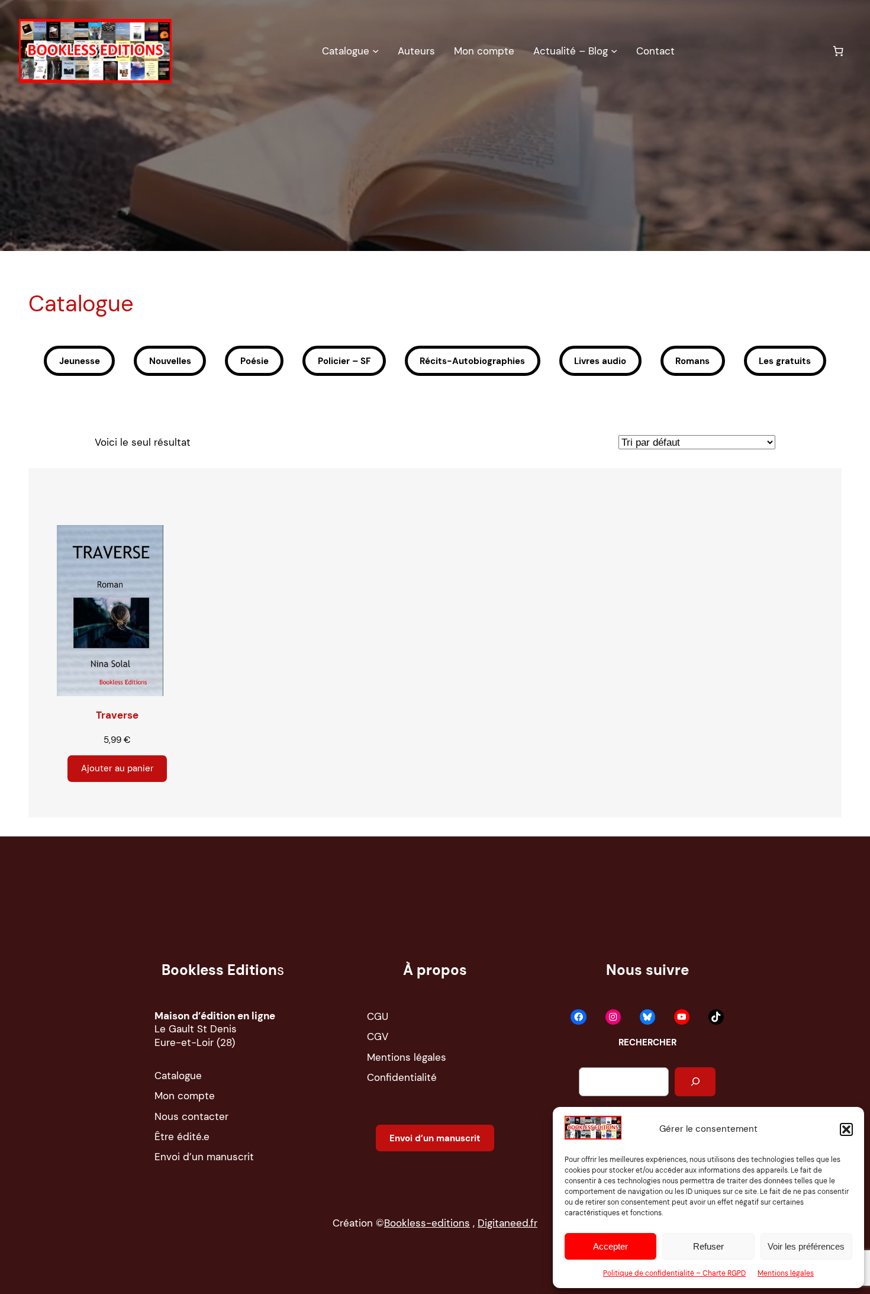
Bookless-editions (427, 1222)
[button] (846, 1129)
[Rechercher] (695, 1081)
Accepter (610, 1246)
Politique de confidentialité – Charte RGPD (674, 1273)
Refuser (708, 1246)
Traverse (117, 715)
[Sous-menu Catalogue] (375, 50)
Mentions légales (786, 1273)
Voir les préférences (806, 1246)
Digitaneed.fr (507, 1222)
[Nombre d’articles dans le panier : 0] (838, 51)
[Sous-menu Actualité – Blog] (614, 50)
